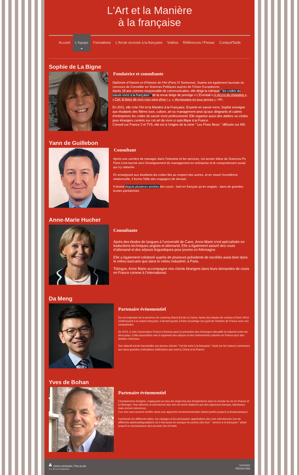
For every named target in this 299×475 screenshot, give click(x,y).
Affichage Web (242, 468)
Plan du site (80, 465)
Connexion (244, 465)
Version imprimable (63, 465)
